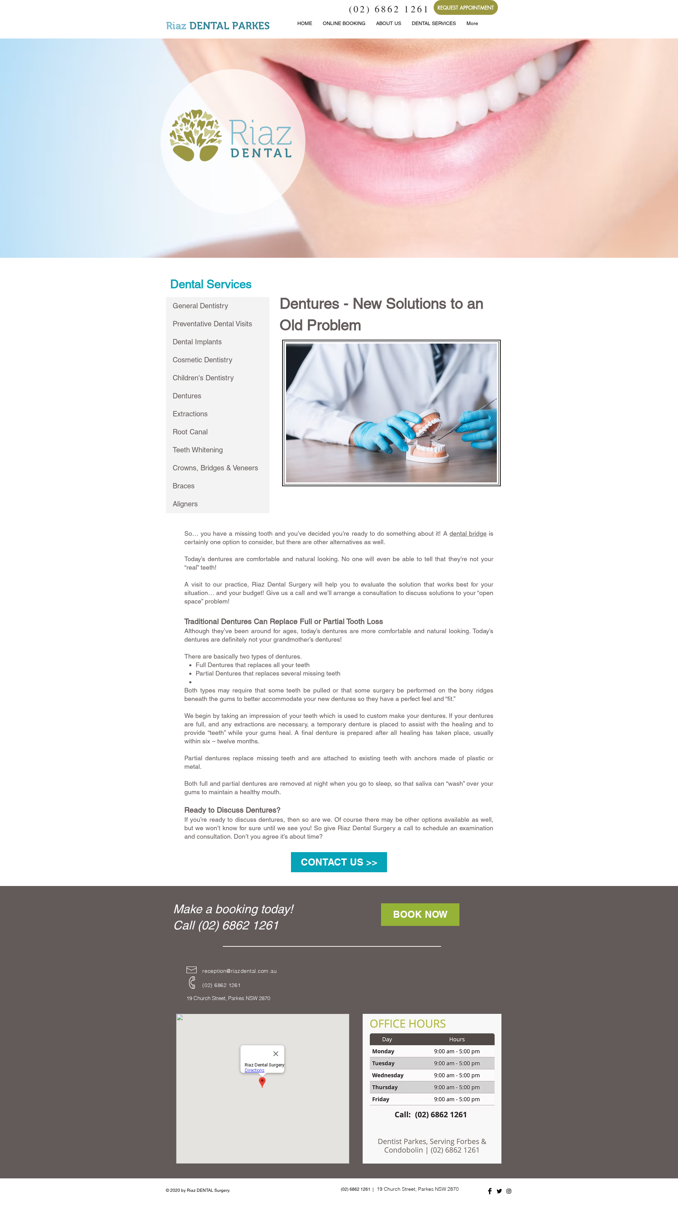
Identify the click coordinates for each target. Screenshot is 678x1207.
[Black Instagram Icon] (509, 1191)
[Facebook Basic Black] (490, 1191)
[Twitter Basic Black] (499, 1191)
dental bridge (468, 533)
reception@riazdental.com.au (239, 971)
